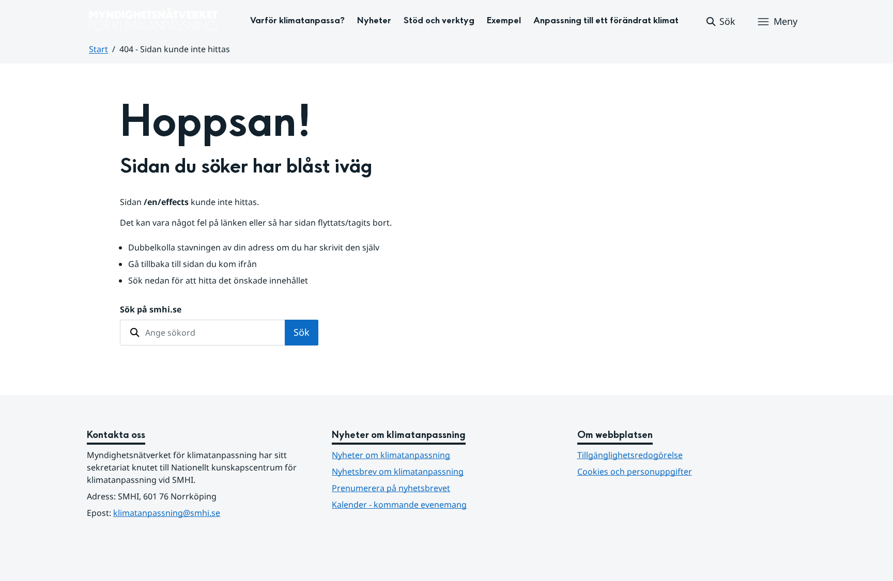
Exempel (504, 20)
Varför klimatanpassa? (297, 20)
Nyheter (374, 20)
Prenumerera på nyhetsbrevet (441, 488)
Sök (302, 332)
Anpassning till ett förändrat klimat (606, 20)
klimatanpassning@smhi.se (166, 513)
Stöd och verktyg (439, 20)
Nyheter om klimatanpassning (391, 455)
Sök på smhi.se (150, 309)
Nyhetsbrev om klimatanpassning (398, 471)
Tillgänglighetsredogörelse (630, 455)
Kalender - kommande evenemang (399, 504)
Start (98, 49)
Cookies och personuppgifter (634, 471)
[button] (720, 22)
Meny (785, 21)
